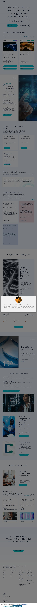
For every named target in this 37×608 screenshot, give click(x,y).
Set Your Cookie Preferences (7, 606)
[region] (18, 605)
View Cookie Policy (24, 604)
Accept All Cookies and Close (17, 606)
